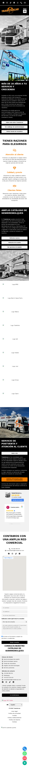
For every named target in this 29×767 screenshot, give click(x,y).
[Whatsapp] (25, 753)
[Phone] (25, 749)
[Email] (25, 758)
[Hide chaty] (25, 763)
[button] (25, 11)
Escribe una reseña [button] (17, 500)
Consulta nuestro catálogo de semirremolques (14, 648)
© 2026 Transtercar (14, 708)
